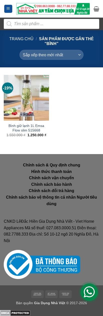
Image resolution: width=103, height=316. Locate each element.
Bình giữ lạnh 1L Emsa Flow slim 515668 (26, 128)
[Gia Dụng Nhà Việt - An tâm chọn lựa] (53, 8)
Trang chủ (21, 39)
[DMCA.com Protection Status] (15, 313)
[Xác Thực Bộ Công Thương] (42, 264)
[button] (8, 9)
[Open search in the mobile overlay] (51, 24)
